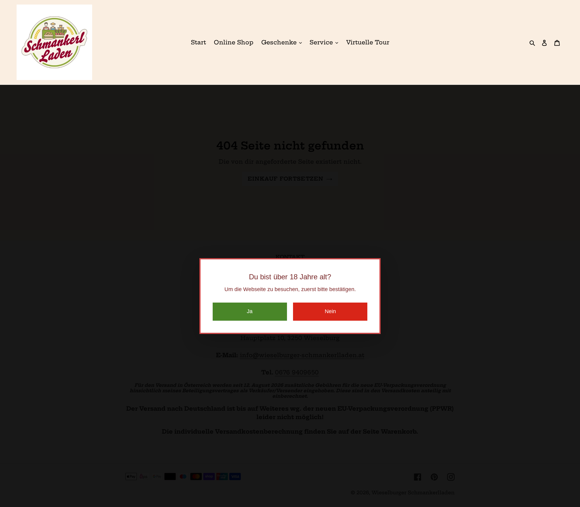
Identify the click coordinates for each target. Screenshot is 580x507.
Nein (330, 311)
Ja (250, 311)
